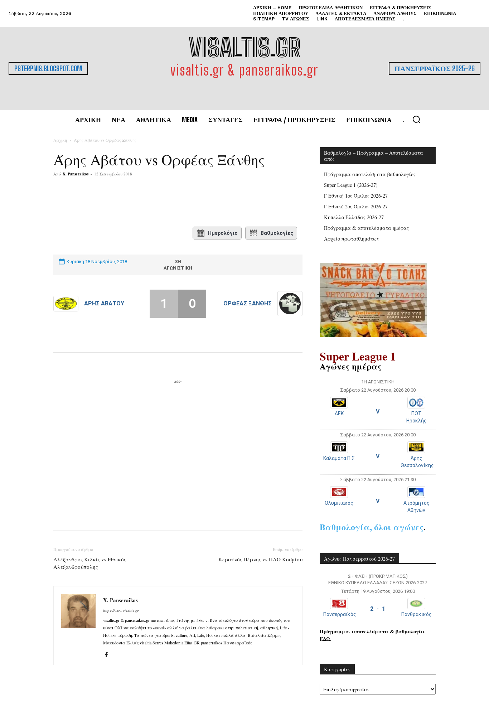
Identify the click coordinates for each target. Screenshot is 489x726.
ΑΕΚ (339, 413)
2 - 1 (377, 608)
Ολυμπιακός (339, 503)
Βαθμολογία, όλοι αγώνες (371, 527)
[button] (416, 119)
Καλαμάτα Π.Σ (339, 458)
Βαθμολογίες (277, 233)
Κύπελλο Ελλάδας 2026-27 (354, 217)
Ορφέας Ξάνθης (247, 303)
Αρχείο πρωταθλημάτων (351, 238)
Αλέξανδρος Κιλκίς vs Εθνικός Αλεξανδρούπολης (89, 563)
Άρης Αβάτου (104, 303)
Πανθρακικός (416, 614)
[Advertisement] (178, 430)
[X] (124, 202)
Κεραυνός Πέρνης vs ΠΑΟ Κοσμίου (260, 559)
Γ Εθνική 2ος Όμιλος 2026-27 (356, 206)
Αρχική (60, 140)
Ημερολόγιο (223, 233)
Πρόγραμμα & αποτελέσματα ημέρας (366, 227)
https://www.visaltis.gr (121, 610)
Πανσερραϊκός (339, 614)
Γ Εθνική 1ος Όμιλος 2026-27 (356, 195)
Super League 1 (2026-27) (351, 185)
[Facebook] (107, 202)
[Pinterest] (140, 202)
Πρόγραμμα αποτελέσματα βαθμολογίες (370, 174)
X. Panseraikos (75, 174)
